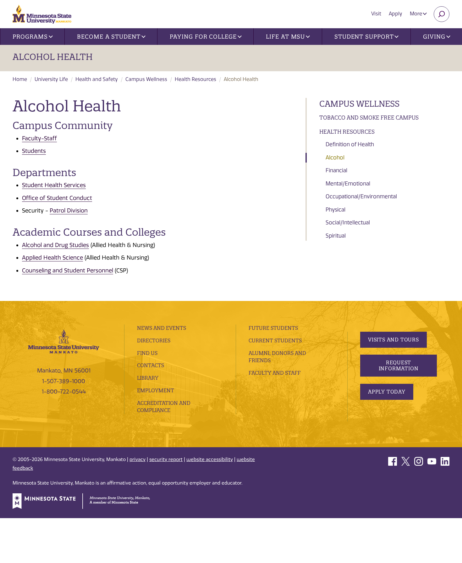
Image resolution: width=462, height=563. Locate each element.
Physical (335, 209)
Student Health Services (54, 185)
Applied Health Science (52, 257)
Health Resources (195, 79)
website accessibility (209, 459)
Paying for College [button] (203, 36)
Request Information (399, 365)
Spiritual (336, 236)
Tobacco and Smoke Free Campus (369, 117)
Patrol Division (69, 210)
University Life (51, 79)
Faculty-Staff (39, 138)
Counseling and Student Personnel (67, 270)
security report (166, 459)
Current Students (275, 340)
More (416, 14)
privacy (137, 459)
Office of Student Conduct (57, 198)
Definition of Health (350, 144)
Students (34, 150)
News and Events (161, 328)
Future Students (273, 328)
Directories (153, 340)
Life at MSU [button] (285, 36)
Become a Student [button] (108, 36)
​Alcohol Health (53, 56)
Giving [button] (434, 36)
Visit (376, 14)
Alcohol (335, 157)
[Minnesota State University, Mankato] (64, 341)
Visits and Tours (393, 339)
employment (155, 390)
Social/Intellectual (348, 222)
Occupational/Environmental (361, 196)
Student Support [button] (364, 36)
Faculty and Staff (275, 373)
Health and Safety (96, 79)
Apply (395, 14)
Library (147, 378)
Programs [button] (30, 36)
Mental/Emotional (348, 183)
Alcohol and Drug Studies (55, 245)
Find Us (147, 353)
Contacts (150, 365)
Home (20, 79)
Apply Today (386, 392)
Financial (336, 170)
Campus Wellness (146, 79)
